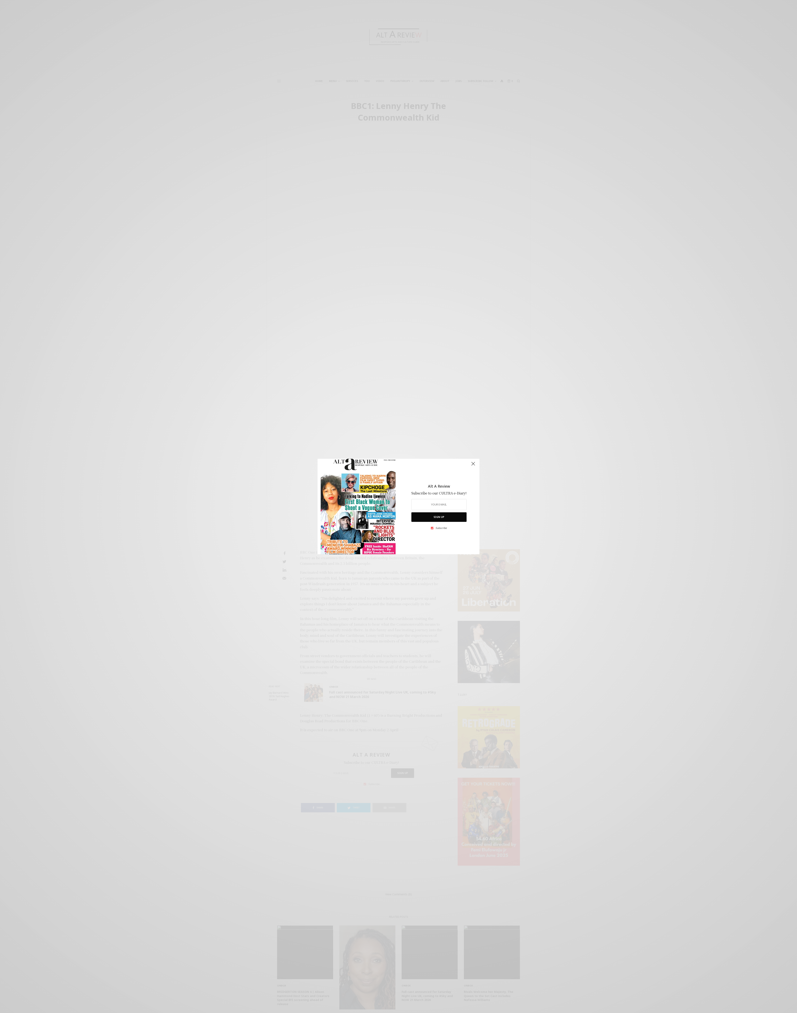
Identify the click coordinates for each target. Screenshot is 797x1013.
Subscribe (441, 528)
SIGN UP (439, 517)
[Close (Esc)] (473, 465)
